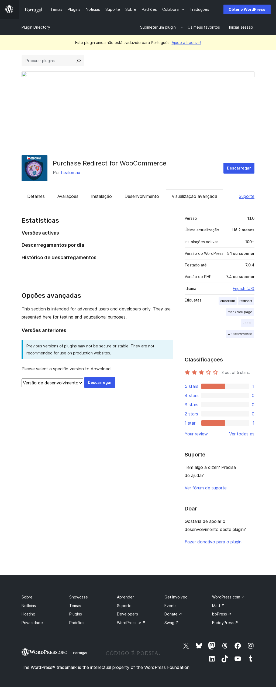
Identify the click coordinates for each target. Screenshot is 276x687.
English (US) (243, 288)
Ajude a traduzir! (186, 42)
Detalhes (36, 196)
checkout (227, 301)
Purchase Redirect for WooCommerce (109, 163)
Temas (75, 605)
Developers (127, 614)
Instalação (101, 196)
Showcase (78, 597)
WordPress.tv (131, 622)
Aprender (125, 597)
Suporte (246, 196)
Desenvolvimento (142, 196)
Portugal (80, 653)
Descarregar (239, 168)
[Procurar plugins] (78, 60)
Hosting (28, 614)
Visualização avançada (194, 196)
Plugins (75, 614)
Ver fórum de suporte (206, 487)
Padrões (76, 622)
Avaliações (67, 196)
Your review (196, 433)
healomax (70, 172)
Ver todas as (241, 433)
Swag (171, 622)
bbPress (222, 614)
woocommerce (240, 334)
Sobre (27, 597)
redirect (245, 301)
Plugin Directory (36, 27)
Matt (218, 605)
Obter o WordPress (247, 9)
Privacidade (32, 622)
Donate (173, 614)
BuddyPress (225, 622)
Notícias (29, 605)
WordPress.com (228, 597)
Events (170, 605)
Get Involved (176, 597)
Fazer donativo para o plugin (213, 541)
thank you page (240, 312)
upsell (247, 323)
